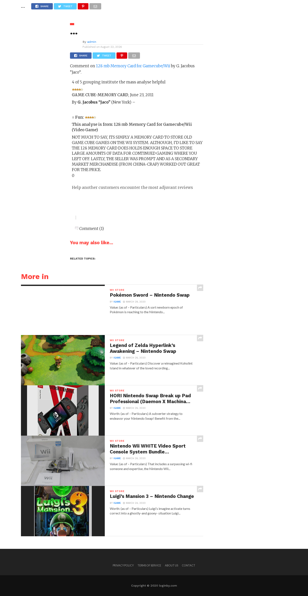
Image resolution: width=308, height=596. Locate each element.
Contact (188, 565)
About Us (171, 565)
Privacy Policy (123, 565)
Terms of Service (149, 565)
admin (91, 41)
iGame (117, 301)
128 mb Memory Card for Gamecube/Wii (133, 66)
